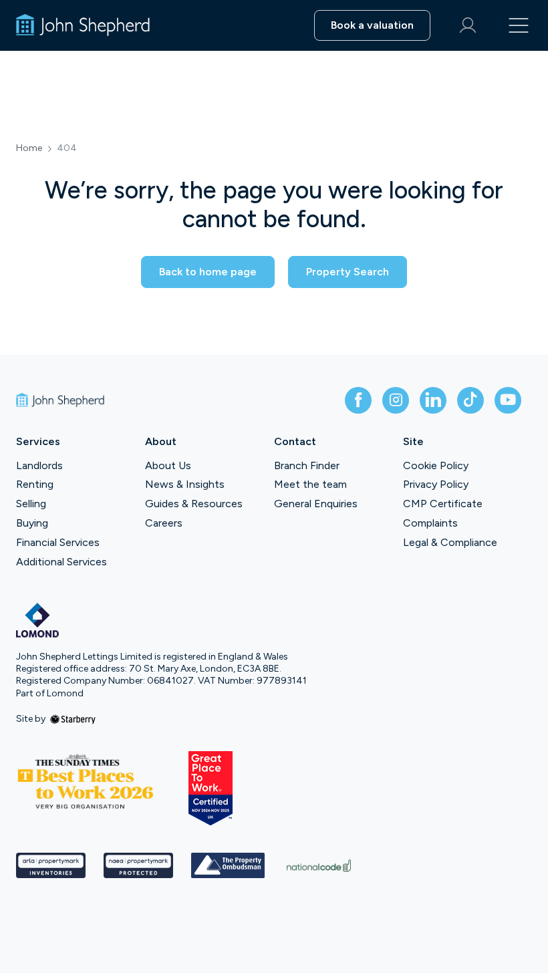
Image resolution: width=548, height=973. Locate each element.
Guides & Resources (194, 503)
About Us (168, 465)
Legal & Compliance (450, 542)
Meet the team (310, 484)
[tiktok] (470, 400)
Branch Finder (306, 465)
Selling (31, 503)
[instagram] (395, 400)
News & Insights (185, 484)
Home (29, 148)
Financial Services (58, 542)
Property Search (347, 271)
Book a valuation (372, 25)
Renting (34, 484)
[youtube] (508, 400)
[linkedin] (433, 400)
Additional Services (61, 561)
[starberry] (72, 718)
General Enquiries (316, 503)
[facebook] (358, 400)
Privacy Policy (435, 484)
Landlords (39, 465)
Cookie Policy (435, 465)
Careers (163, 523)
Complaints (430, 523)
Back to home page (208, 271)
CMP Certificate (443, 503)
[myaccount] (467, 25)
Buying (32, 523)
